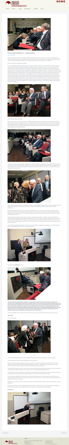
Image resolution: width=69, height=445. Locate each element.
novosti (9, 55)
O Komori (13, 8)
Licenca (42, 8)
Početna (7, 8)
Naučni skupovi (27, 8)
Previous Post (5, 433)
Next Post (64, 433)
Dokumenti (36, 8)
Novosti (20, 8)
